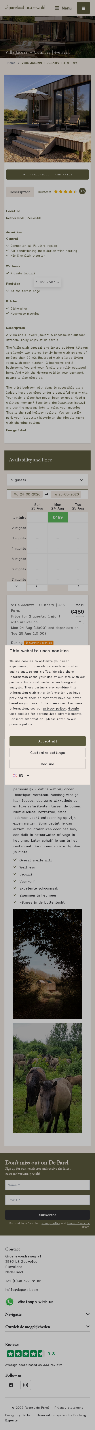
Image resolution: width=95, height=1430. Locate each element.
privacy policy (54, 708)
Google (73, 708)
